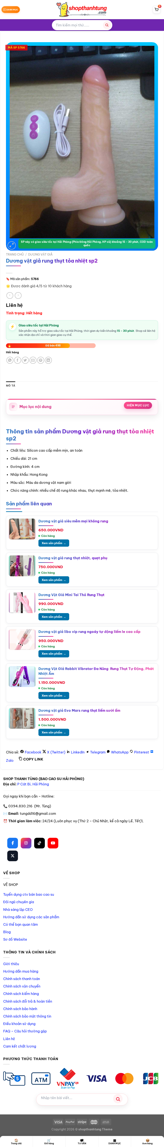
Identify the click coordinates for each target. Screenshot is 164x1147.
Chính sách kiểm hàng (21, 994)
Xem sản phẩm (54, 543)
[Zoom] (11, 245)
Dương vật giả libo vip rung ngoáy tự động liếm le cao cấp (89, 632)
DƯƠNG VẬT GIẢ (40, 254)
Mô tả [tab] (10, 385)
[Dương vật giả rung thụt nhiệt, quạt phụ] (22, 565)
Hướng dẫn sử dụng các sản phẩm (31, 917)
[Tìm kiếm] (107, 25)
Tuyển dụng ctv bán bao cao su (28, 894)
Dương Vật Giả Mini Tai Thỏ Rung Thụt (71, 595)
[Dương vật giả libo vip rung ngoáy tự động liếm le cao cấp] (22, 639)
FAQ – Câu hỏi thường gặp (25, 1031)
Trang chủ (15, 254)
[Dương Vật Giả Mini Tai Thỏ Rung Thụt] (22, 602)
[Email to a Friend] (33, 360)
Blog (7, 932)
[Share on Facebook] (17, 360)
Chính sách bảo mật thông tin (27, 1016)
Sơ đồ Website (15, 939)
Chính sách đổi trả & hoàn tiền (27, 1001)
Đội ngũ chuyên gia (18, 902)
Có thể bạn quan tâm (20, 924)
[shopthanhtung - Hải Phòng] (82, 9)
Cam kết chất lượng (19, 1046)
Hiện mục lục (138, 405)
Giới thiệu (11, 964)
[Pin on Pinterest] (40, 360)
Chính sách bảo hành (20, 1009)
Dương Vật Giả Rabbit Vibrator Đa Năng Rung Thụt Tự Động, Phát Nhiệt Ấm (96, 671)
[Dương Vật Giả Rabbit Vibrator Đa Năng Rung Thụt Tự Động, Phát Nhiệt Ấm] (22, 676)
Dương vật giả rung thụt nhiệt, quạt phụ (72, 558)
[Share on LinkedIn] (48, 360)
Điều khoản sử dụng (19, 1024)
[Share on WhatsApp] (9, 360)
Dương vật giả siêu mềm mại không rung (73, 521)
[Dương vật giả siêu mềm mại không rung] (22, 529)
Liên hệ (9, 1039)
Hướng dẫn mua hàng (20, 971)
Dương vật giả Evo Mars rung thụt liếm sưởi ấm (79, 710)
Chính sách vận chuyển (21, 986)
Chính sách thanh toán (21, 979)
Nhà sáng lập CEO (18, 909)
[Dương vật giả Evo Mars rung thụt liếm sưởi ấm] (22, 718)
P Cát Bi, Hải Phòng (33, 784)
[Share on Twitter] (25, 360)
